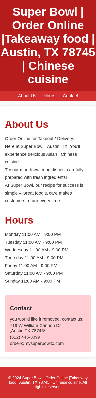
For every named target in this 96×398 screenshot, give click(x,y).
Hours (49, 95)
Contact (70, 95)
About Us (27, 95)
